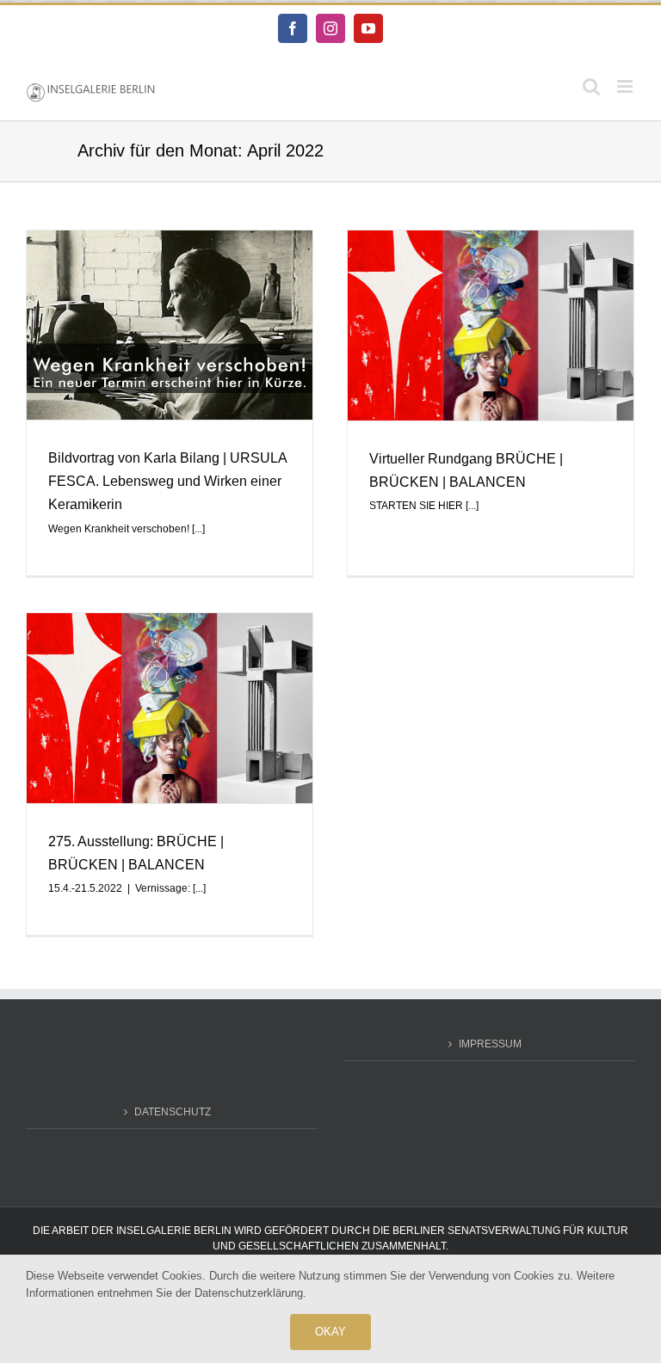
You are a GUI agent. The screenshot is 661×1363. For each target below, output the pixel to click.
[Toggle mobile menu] (626, 86)
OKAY (331, 1331)
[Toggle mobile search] (591, 86)
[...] (198, 529)
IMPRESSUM (490, 1044)
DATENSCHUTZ (172, 1112)
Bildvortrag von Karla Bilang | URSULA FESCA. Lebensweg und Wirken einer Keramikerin (167, 481)
